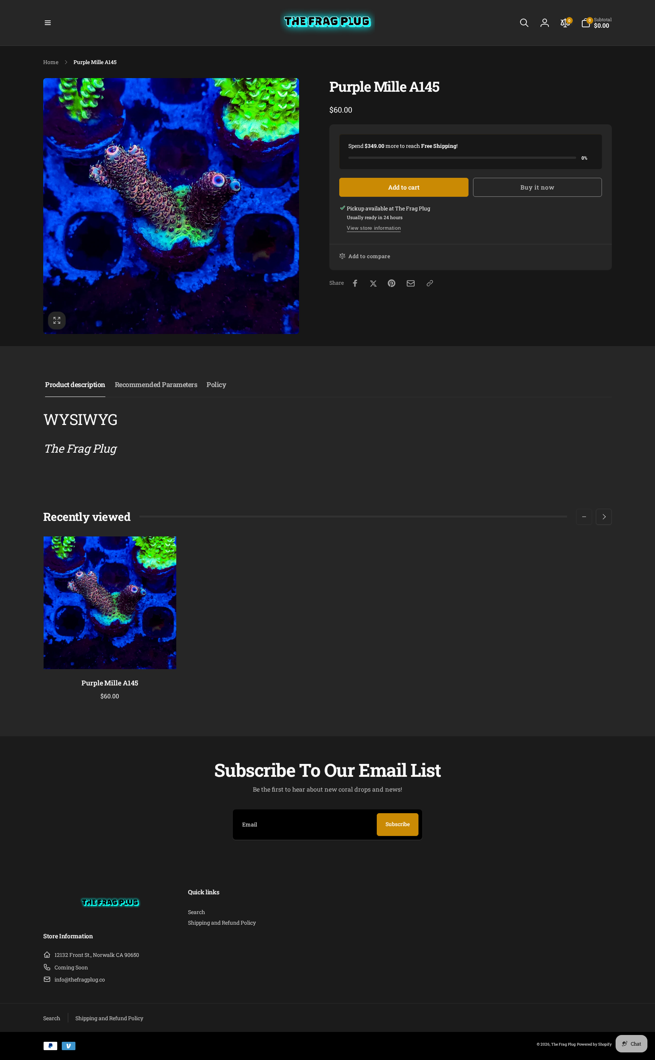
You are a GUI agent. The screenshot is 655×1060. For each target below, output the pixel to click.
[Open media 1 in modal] (171, 206)
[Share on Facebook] (355, 283)
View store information (374, 228)
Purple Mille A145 (109, 683)
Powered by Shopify (594, 1044)
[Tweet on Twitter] (373, 283)
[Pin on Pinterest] (391, 283)
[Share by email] (410, 283)
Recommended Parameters (156, 384)
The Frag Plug (563, 1044)
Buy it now (537, 187)
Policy (216, 384)
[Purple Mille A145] (110, 655)
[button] (47, 22)
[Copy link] (430, 283)
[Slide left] (584, 517)
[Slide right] (604, 517)
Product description (75, 384)
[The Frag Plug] (110, 916)
